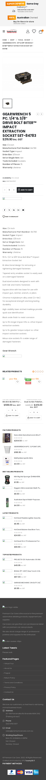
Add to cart (27, 190)
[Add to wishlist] (17, 381)
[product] (33, 387)
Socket (32, 399)
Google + (18, 210)
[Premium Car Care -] (12, 31)
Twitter (9, 210)
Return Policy (9, 678)
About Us (8, 668)
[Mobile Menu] (5, 31)
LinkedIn (14, 210)
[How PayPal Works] (23, 772)
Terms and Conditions (13, 682)
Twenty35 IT (30, 760)
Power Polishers (10, 399)
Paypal (7, 673)
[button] (33, 371)
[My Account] (28, 31)
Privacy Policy (10, 687)
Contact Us (8, 692)
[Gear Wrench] (12, 201)
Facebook (5, 210)
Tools (17, 399)
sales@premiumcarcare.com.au (19, 731)
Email (23, 210)
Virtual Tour (9, 663)
